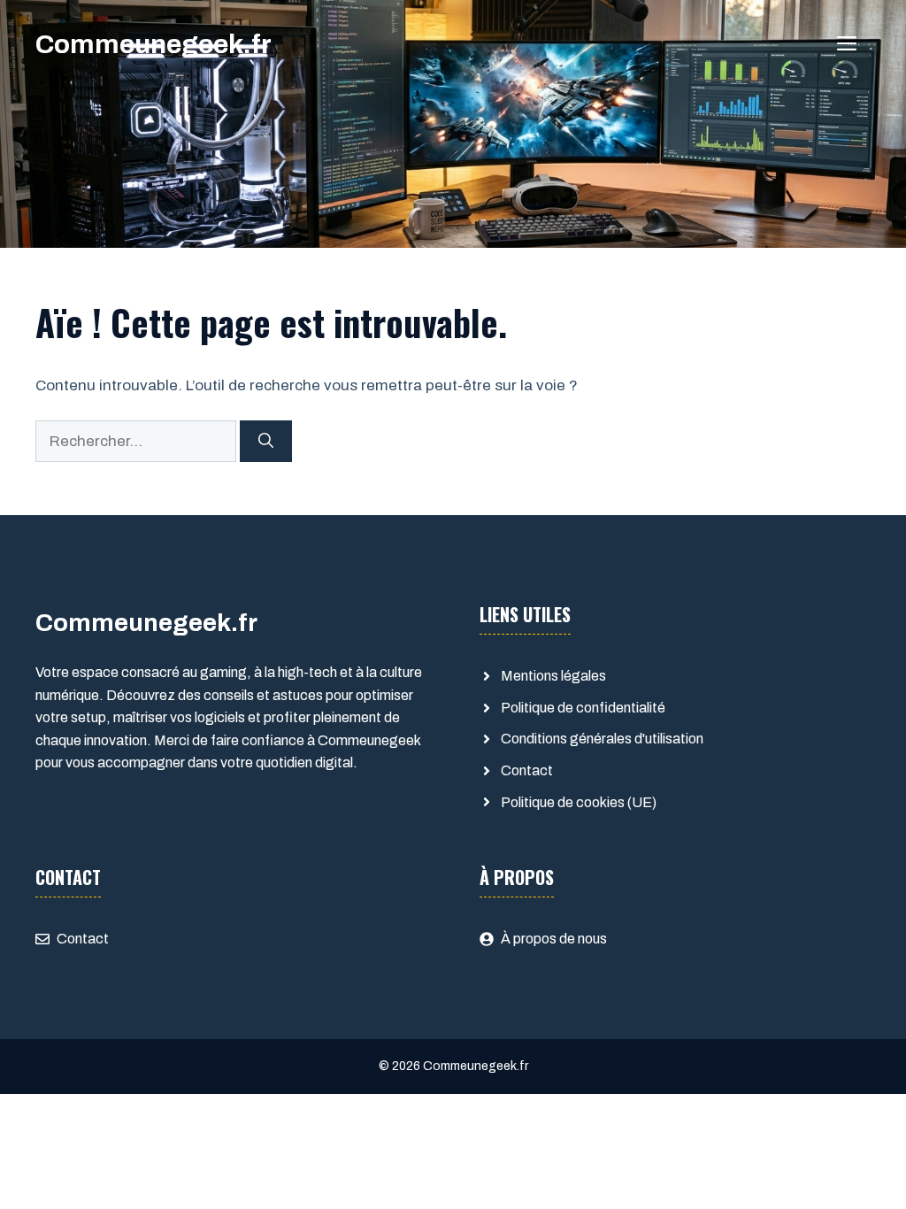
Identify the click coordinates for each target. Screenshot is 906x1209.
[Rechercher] (266, 441)
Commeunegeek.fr (153, 44)
